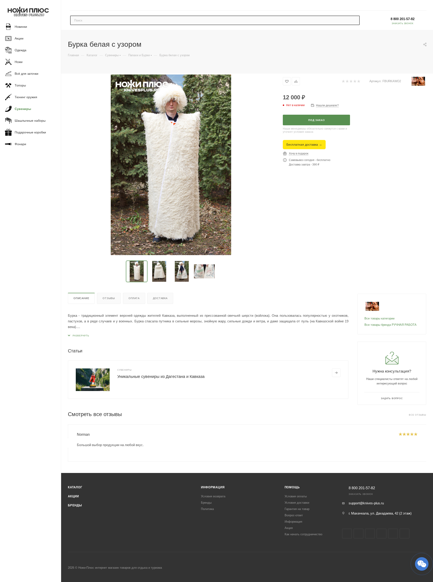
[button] (421, 564)
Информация (212, 487)
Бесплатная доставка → (304, 144)
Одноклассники (393, 533)
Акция (289, 528)
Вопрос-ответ (294, 515)
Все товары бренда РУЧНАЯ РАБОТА (390, 324)
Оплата (134, 298)
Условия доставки (297, 502)
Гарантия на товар (297, 509)
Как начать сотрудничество (303, 534)
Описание (81, 298)
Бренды (75, 505)
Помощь (292, 487)
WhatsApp (404, 533)
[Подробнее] (336, 372)
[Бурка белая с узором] (171, 164)
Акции (73, 496)
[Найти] (354, 20)
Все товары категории (379, 318)
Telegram (370, 533)
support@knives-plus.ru (366, 503)
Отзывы (109, 298)
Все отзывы (417, 415)
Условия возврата (213, 496)
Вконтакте (347, 533)
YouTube (381, 533)
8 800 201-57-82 (403, 19)
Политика (207, 509)
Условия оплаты (296, 496)
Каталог (75, 487)
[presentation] (67, 442)
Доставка (160, 298)
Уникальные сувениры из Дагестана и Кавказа (161, 376)
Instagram (358, 533)
